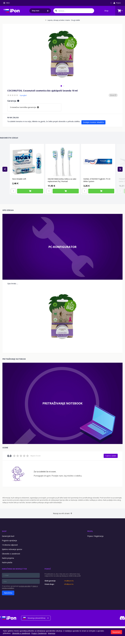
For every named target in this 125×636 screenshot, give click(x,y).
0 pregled (23, 95)
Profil (90, 531)
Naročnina (8, 593)
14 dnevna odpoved (10, 545)
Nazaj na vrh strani (61, 513)
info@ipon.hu (68, 584)
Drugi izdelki (75, 20)
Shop (106, 11)
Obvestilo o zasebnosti (11, 554)
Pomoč (48, 569)
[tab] (61, 86)
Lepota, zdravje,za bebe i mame (59, 20)
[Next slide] (120, 169)
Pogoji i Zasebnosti (39, 633)
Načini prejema (8, 558)
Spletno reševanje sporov (12, 549)
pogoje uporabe (25, 586)
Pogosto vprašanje (9, 540)
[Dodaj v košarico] (30, 191)
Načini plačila (7, 562)
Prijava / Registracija (95, 536)
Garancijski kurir (8, 536)
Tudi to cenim (110, 456)
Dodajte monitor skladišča (93, 122)
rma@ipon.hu (69, 581)
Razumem (116, 632)
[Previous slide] (4, 169)
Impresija (51, 633)
